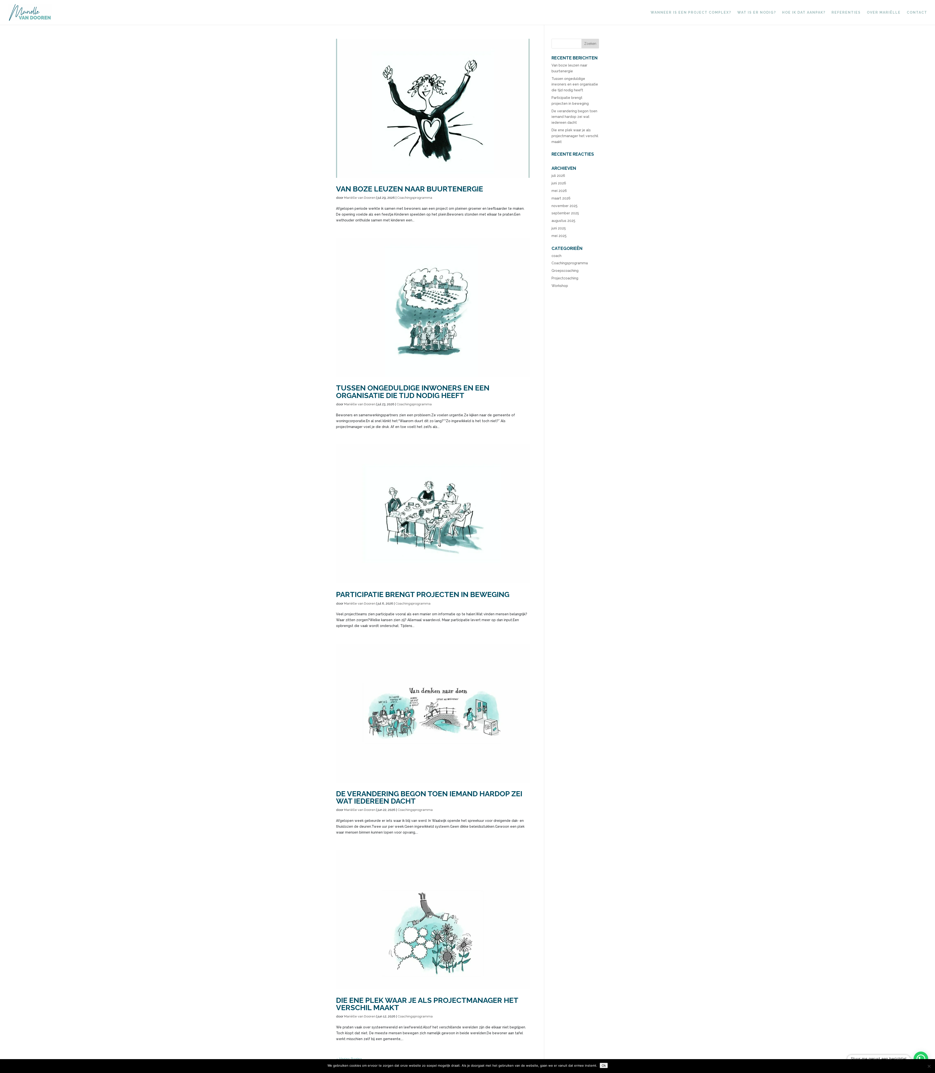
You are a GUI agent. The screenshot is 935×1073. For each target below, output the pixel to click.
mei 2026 (559, 191)
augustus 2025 (563, 221)
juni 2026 (559, 183)
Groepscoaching (565, 271)
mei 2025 (559, 236)
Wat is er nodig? (756, 12)
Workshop (560, 286)
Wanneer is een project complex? (691, 12)
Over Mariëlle (884, 12)
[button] (921, 1059)
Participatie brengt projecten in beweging (422, 594)
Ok (604, 1065)
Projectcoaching (565, 278)
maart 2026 (561, 198)
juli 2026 (558, 176)
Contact (917, 12)
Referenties (846, 12)
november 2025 (565, 206)
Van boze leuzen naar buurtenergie (409, 188)
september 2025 (565, 213)
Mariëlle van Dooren (359, 197)
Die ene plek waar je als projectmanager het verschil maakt (427, 1004)
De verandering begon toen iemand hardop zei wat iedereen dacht (429, 797)
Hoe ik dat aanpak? (803, 12)
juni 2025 (559, 228)
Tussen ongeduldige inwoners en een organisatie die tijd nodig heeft (412, 391)
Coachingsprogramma (414, 197)
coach (556, 256)
